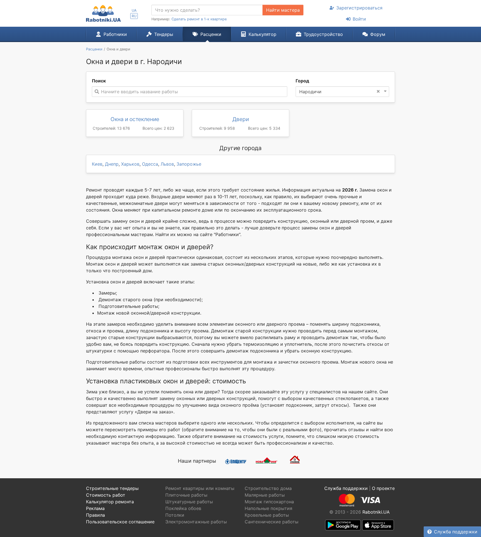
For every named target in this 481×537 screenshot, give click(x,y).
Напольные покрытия (268, 508)
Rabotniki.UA (376, 512)
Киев (97, 164)
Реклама (95, 508)
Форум (377, 34)
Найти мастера (283, 10)
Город (302, 81)
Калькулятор (262, 34)
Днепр (112, 164)
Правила (95, 515)
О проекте (383, 488)
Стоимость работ (105, 495)
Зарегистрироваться (359, 8)
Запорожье (188, 164)
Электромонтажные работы (196, 521)
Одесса (150, 164)
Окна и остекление (135, 119)
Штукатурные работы (189, 501)
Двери (240, 119)
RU (134, 16)
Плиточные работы (186, 495)
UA (134, 10)
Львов (167, 164)
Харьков (130, 164)
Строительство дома (268, 488)
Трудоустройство (323, 34)
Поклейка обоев (183, 508)
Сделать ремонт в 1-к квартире (199, 19)
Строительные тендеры (112, 488)
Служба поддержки (455, 531)
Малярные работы (265, 495)
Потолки (174, 515)
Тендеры (163, 34)
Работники (115, 34)
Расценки (210, 34)
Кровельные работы (267, 515)
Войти (359, 19)
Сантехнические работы (271, 521)
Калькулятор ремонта (110, 501)
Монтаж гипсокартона (269, 501)
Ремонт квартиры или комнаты (199, 488)
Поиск (99, 81)
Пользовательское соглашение (120, 521)
